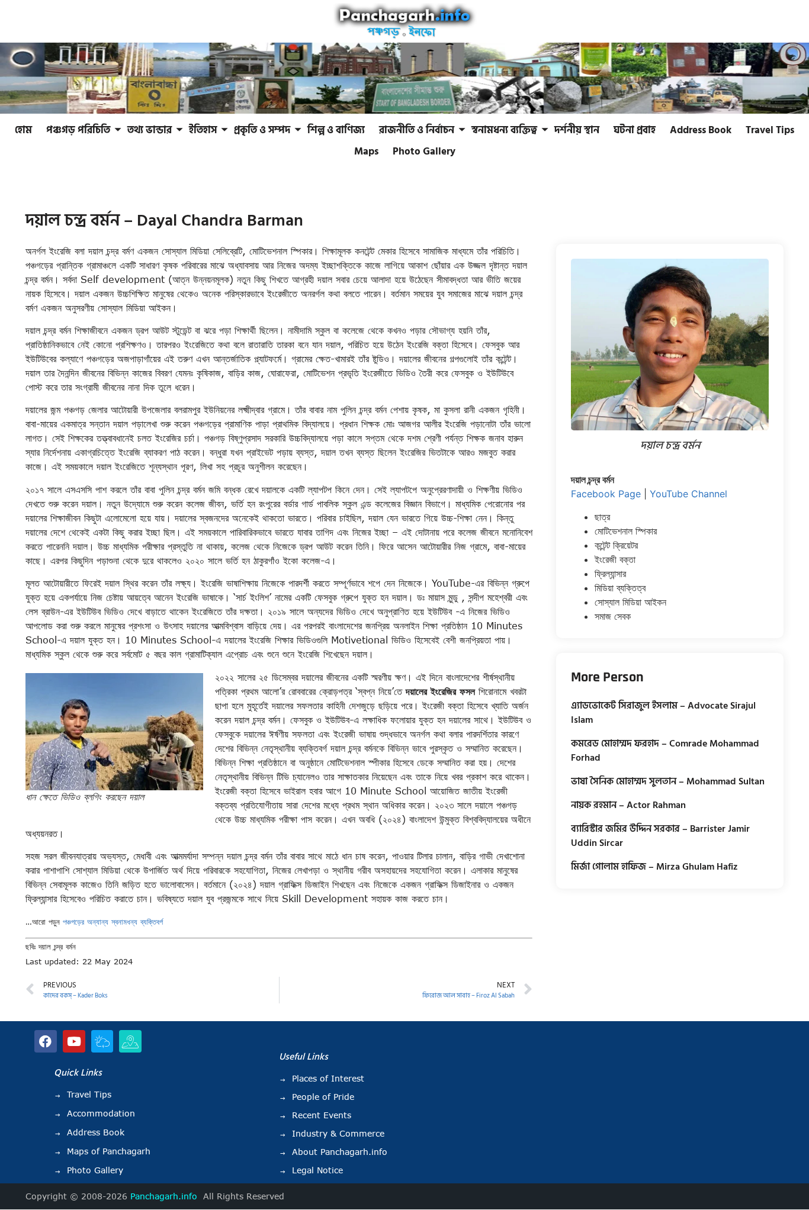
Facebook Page (606, 494)
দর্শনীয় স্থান (576, 130)
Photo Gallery (424, 151)
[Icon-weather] (102, 1041)
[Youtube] (74, 1041)
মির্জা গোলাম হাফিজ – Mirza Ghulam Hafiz (654, 866)
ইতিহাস (203, 130)
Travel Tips (770, 130)
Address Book (700, 130)
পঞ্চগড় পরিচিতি (78, 130)
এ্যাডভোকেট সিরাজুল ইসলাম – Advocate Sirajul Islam (663, 713)
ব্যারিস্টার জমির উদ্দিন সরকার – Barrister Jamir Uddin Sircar (660, 836)
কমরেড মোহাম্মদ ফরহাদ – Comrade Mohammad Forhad (665, 750)
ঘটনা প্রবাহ (635, 130)
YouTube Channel (688, 494)
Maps (366, 151)
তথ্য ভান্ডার (149, 130)
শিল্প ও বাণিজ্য (336, 130)
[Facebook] (45, 1041)
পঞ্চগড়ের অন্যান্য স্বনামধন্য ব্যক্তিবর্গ (113, 921)
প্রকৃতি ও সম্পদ (262, 130)
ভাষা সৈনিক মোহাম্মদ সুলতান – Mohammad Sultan (668, 781)
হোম (23, 130)
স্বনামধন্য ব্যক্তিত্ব (504, 130)
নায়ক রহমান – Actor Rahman (628, 805)
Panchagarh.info (163, 1196)
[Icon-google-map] (130, 1041)
